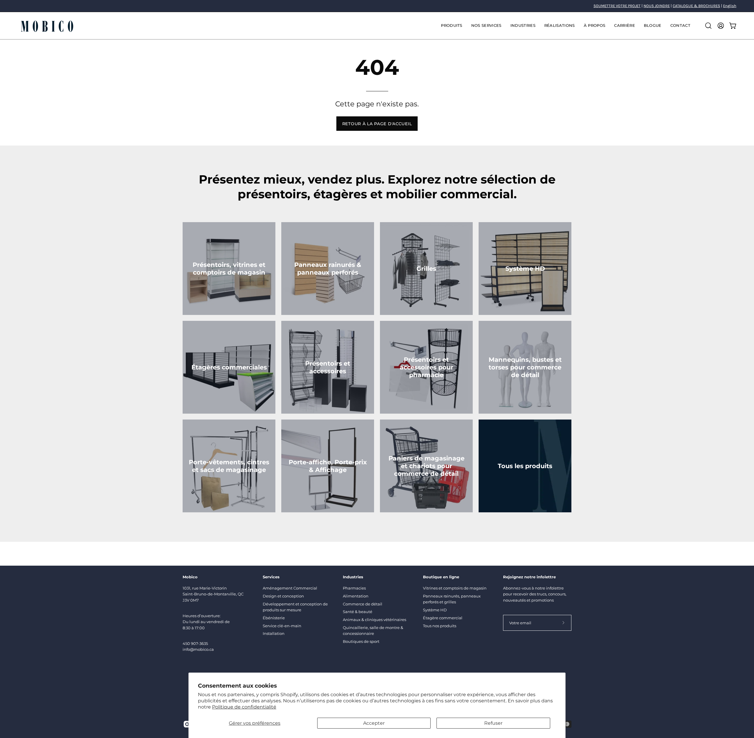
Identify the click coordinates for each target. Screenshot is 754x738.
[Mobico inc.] (47, 25)
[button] (486, 25)
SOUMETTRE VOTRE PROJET (617, 6)
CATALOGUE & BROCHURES (696, 6)
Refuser (493, 723)
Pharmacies (354, 588)
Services (271, 576)
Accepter (374, 723)
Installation (274, 633)
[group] (377, 6)
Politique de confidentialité (244, 707)
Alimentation (355, 596)
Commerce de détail (362, 604)
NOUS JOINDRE (657, 6)
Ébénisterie (274, 617)
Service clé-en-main (282, 625)
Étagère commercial (442, 617)
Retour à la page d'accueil (377, 123)
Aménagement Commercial (290, 588)
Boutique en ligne (441, 576)
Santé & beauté (357, 611)
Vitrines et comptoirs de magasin (455, 588)
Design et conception (283, 596)
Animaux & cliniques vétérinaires (374, 619)
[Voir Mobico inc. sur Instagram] (187, 724)
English (729, 6)
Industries (353, 576)
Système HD (435, 609)
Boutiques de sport (361, 641)
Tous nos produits (439, 625)
